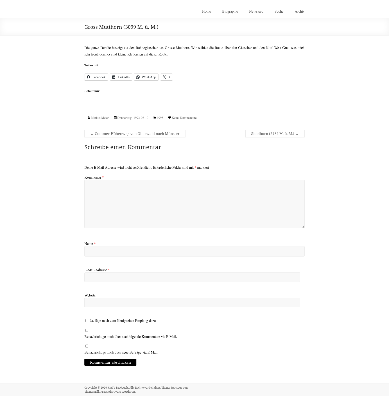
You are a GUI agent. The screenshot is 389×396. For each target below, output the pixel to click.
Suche (279, 11)
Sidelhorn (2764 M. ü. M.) (275, 133)
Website (90, 295)
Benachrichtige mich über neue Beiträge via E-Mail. (121, 352)
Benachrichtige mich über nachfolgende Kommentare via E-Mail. (130, 336)
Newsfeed (256, 11)
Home (206, 11)
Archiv (300, 11)
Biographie (230, 11)
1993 (160, 117)
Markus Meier (100, 117)
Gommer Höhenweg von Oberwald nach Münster (135, 133)
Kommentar (94, 177)
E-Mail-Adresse (97, 269)
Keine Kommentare (184, 117)
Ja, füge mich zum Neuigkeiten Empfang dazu (122, 320)
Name (90, 243)
